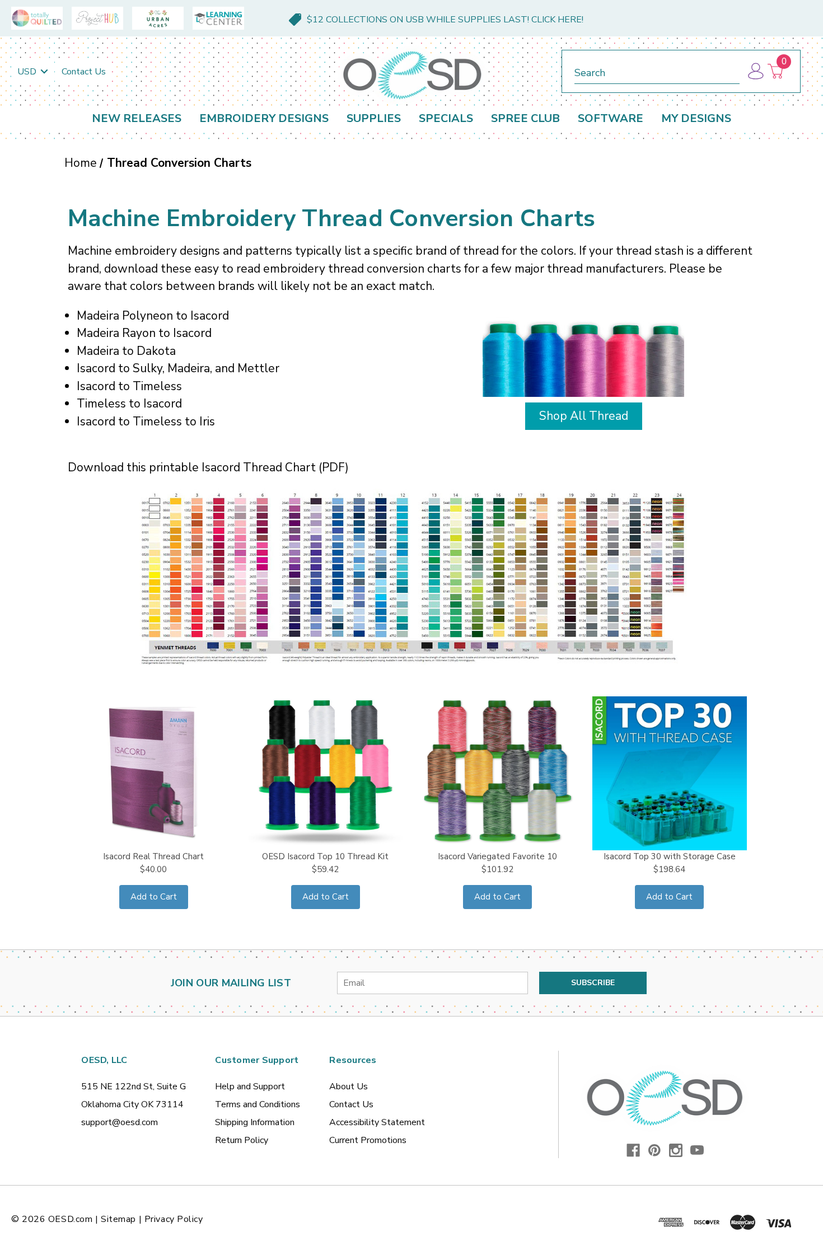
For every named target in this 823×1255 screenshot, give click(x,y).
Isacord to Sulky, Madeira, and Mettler (178, 368)
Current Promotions (367, 1140)
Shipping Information (254, 1122)
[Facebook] (633, 1150)
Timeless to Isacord (129, 403)
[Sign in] (755, 71)
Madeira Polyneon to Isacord (153, 316)
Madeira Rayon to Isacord (144, 333)
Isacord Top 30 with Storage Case (670, 856)
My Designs (696, 118)
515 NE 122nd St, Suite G (133, 1086)
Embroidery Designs (264, 118)
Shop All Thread (583, 416)
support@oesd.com (119, 1122)
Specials (446, 118)
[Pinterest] (654, 1150)
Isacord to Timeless (129, 386)
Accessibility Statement (377, 1122)
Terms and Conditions (257, 1104)
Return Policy (241, 1140)
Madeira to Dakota (126, 351)
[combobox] (657, 71)
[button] (583, 413)
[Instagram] (675, 1150)
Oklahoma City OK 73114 (132, 1104)
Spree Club (525, 118)
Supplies (374, 118)
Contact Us (84, 71)
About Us (348, 1086)
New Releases (136, 118)
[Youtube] (697, 1150)
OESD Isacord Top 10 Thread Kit (325, 856)
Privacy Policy (173, 1219)
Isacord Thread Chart (259, 467)
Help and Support (250, 1086)
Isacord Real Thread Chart (153, 856)
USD (28, 71)
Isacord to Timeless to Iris (146, 421)
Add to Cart (153, 896)
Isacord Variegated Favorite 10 (497, 856)
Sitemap (118, 1219)
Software (610, 118)
